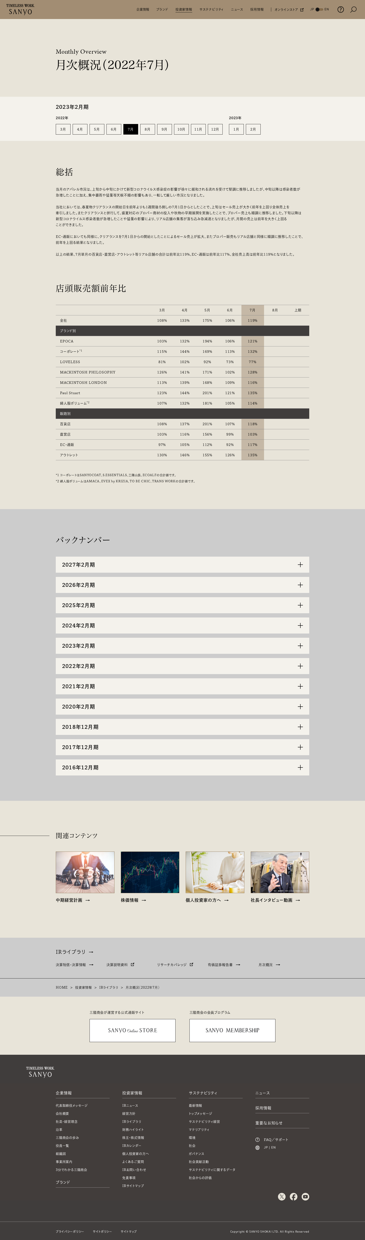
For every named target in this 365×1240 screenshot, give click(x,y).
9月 (165, 129)
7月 (131, 129)
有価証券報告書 (220, 964)
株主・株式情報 (133, 1137)
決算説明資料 (117, 964)
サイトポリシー (102, 1231)
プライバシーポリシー (70, 1231)
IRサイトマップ (133, 1185)
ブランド (162, 9)
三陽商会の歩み (67, 1137)
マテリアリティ (199, 1129)
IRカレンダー (132, 1145)
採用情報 (257, 9)
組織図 (61, 1153)
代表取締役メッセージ (72, 1105)
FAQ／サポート (276, 1139)
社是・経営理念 (67, 1121)
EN (273, 1147)
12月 (215, 129)
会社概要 (62, 1113)
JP (266, 1147)
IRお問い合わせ (134, 1169)
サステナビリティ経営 (204, 1121)
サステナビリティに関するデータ (212, 1169)
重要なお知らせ (269, 1123)
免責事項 (129, 1177)
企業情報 (142, 9)
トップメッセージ (200, 1113)
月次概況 (266, 964)
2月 (253, 129)
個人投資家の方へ (135, 1153)
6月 (114, 129)
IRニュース (130, 1105)
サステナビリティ (211, 9)
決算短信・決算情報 (71, 964)
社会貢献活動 (199, 1161)
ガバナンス (196, 1153)
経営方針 (129, 1113)
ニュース (237, 9)
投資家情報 (184, 9)
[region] (182, 379)
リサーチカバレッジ (172, 964)
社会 (192, 1145)
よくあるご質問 (133, 1161)
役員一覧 (62, 1145)
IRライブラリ (71, 951)
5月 (97, 129)
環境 (192, 1137)
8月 (148, 129)
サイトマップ (129, 1231)
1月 (236, 129)
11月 (198, 129)
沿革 (59, 1129)
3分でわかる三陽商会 (71, 1169)
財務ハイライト (133, 1129)
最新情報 (195, 1105)
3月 (63, 129)
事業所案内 (64, 1161)
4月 (80, 129)
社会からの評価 (200, 1177)
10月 (181, 129)
